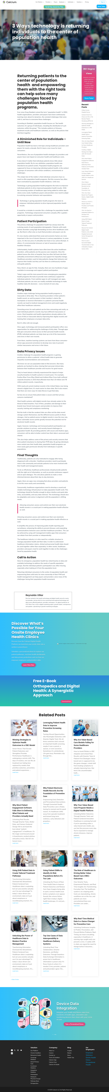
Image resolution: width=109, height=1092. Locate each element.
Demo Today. (101, 6)
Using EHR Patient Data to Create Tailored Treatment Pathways (23, 873)
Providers (48, 2)
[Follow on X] (14, 1050)
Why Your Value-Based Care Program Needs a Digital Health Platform (83, 808)
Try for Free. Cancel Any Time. (54, 7)
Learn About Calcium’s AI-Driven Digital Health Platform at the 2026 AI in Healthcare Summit (88, 175)
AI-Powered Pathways (67, 1007)
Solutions (79, 2)
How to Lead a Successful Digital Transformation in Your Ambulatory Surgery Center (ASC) (88, 245)
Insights (26, 42)
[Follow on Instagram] (18, 1050)
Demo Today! (89, 97)
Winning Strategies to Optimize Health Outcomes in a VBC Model (23, 742)
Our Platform (39, 2)
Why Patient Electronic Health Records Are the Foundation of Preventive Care (86, 186)
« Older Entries (15, 979)
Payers (55, 2)
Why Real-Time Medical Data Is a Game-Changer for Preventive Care (84, 921)
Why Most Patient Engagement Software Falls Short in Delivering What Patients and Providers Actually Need (22, 810)
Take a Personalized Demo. (74, 1023)
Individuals (70, 2)
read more (15, 772)
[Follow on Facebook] (12, 1050)
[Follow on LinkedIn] (12, 1053)
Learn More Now (28, 665)
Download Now (66, 701)
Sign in (103, 2)
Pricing (87, 2)
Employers (61, 2)
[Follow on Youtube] (21, 1050)
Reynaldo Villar (34, 595)
